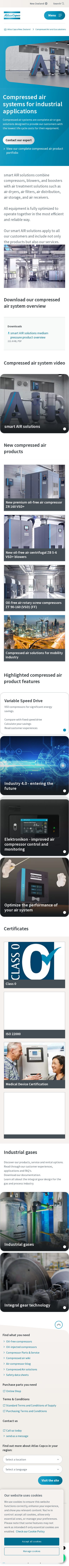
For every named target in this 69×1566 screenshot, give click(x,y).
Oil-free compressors (19, 1341)
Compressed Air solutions (21, 1369)
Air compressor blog (18, 1363)
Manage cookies (31, 1551)
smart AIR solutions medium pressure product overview (29, 335)
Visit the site (50, 1480)
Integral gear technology (34, 1282)
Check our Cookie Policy (30, 1531)
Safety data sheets (17, 1375)
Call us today (14, 1430)
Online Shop (13, 1391)
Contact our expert (19, 140)
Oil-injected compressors (21, 1347)
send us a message (17, 1436)
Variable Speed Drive (34, 713)
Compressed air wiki (18, 1358)
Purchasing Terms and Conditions (26, 1411)
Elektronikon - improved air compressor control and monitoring (34, 826)
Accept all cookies (31, 1541)
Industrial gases (34, 1221)
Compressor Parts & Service (22, 1352)
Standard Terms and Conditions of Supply (31, 1405)
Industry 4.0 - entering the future (34, 765)
